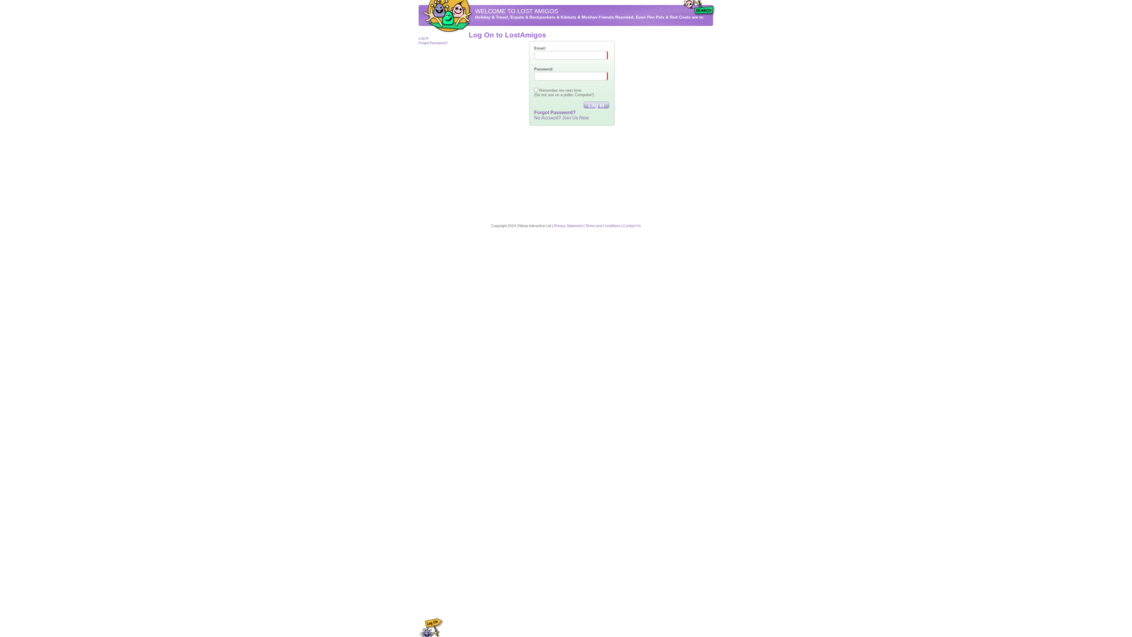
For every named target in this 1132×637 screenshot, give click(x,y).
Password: (543, 69)
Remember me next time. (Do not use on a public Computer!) (564, 92)
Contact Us (632, 226)
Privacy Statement (568, 226)
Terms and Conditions (603, 226)
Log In (424, 38)
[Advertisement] (695, 121)
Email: (540, 48)
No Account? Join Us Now (561, 117)
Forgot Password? (433, 43)
